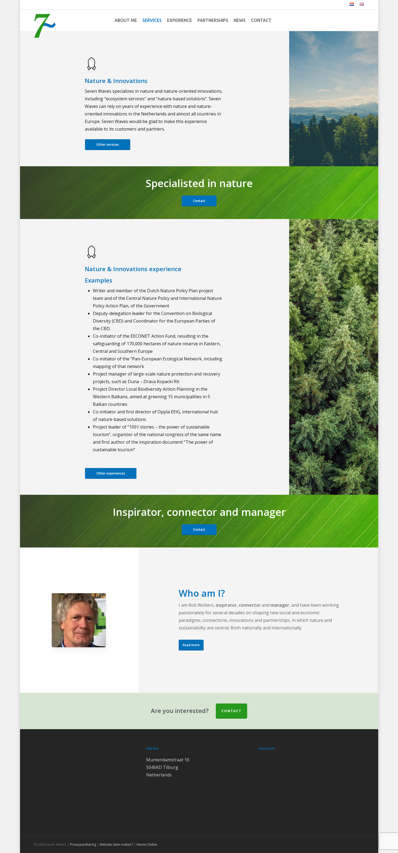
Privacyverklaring (83, 844)
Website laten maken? (116, 844)
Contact (231, 711)
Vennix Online (146, 844)
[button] (107, 144)
